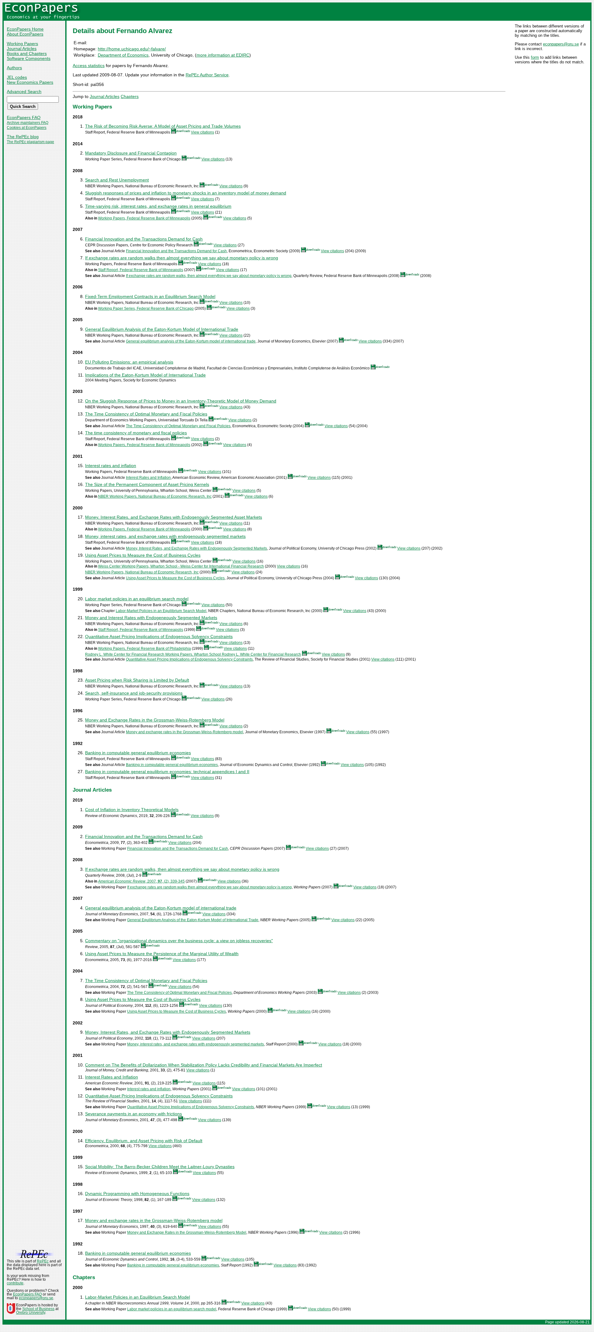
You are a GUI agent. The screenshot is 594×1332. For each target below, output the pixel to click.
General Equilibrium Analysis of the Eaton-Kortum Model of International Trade (161, 329)
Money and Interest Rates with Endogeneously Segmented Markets (151, 617)
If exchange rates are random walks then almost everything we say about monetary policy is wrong (181, 257)
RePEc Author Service (207, 74)
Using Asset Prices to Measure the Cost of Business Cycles (142, 555)
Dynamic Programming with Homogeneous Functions (137, 1193)
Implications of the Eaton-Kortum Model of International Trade (145, 374)
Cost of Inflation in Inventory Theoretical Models (132, 809)
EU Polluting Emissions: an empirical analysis (129, 362)
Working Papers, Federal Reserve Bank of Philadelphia (144, 648)
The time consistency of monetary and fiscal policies (136, 432)
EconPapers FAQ (24, 117)
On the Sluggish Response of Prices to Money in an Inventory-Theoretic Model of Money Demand (180, 400)
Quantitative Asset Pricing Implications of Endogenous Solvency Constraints (159, 636)
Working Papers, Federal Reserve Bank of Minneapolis (144, 218)
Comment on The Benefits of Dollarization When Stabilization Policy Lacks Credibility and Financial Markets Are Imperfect (203, 1064)
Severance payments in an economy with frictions (133, 1113)
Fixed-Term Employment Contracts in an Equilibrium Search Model (150, 296)
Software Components (28, 58)
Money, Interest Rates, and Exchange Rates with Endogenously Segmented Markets (196, 548)
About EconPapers (25, 34)
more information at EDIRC (222, 55)
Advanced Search (24, 91)
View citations (202, 132)
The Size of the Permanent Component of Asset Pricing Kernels (147, 484)
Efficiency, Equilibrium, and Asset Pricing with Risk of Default (143, 1140)
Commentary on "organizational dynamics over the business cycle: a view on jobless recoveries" (179, 940)
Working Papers (22, 43)
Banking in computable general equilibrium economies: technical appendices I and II (167, 771)
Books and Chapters (27, 53)
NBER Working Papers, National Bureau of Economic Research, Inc (155, 496)
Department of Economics (123, 55)
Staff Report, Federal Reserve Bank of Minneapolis (140, 270)
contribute (15, 1283)
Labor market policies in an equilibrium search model (136, 598)
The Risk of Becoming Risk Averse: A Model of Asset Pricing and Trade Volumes (163, 126)
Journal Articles (22, 48)
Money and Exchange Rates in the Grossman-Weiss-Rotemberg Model (154, 719)
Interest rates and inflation (110, 465)
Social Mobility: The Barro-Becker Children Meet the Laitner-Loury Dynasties (160, 1166)
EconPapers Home (25, 29)
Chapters (130, 96)
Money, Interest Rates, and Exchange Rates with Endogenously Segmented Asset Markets (173, 517)
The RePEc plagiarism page (30, 142)
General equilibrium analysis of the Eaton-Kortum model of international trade (191, 341)
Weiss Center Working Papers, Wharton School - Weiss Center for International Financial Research (181, 566)
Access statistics (89, 65)
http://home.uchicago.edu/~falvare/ (132, 48)
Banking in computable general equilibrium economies (138, 752)
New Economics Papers (30, 82)
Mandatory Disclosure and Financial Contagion (131, 153)
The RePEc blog (23, 136)
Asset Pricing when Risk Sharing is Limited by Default (137, 680)
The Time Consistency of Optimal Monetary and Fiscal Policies (146, 413)
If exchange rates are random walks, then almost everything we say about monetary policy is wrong (208, 276)
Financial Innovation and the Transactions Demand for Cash (144, 238)
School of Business (38, 1309)
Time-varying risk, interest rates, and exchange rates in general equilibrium (158, 206)
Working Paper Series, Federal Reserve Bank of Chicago (146, 308)
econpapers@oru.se (561, 44)
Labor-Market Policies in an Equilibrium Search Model (161, 611)
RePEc (43, 1261)
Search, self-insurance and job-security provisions (134, 693)
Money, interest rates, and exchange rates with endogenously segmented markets (165, 536)
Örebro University (30, 1312)
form (535, 57)
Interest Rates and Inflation (148, 477)
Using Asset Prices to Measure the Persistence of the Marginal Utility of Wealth (162, 953)
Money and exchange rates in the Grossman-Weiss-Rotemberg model (184, 732)
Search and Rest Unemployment (117, 179)
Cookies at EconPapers (26, 128)
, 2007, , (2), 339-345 (141, 881)
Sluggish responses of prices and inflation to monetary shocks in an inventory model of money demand (185, 192)
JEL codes (17, 77)
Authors (14, 67)
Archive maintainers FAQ (27, 123)
